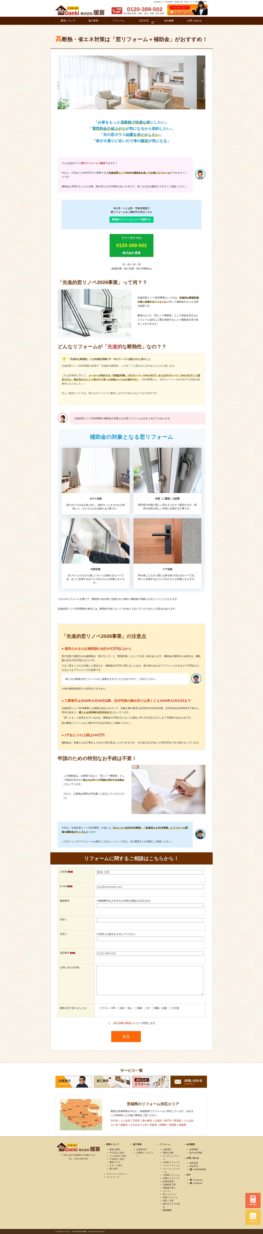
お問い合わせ (194, 20)
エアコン (167, 1191)
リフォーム (118, 20)
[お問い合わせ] (188, 1082)
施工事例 (93, 20)
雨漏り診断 (168, 1152)
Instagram (197, 1183)
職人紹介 (114, 1168)
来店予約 (193, 1166)
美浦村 (172, 1125)
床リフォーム (169, 1194)
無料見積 (193, 1163)
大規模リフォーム (171, 1175)
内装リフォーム (170, 1197)
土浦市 (158, 1120)
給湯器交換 (168, 1181)
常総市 (153, 1125)
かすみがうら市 (138, 1125)
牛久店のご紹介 (117, 1152)
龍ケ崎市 (147, 1120)
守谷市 (136, 1120)
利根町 (163, 1125)
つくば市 (125, 1120)
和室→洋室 (168, 1200)
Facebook (197, 1180)
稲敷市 (124, 1125)
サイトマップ (112, 1177)
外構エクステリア (171, 1178)
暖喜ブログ (115, 1162)
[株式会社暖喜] (80, 10)
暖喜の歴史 (115, 1149)
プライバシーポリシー (117, 1174)
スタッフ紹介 (116, 1165)
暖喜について (68, 20)
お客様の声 (141, 1149)
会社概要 (169, 20)
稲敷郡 (182, 1125)
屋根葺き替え (169, 1188)
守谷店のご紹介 (117, 1159)
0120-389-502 (145, 9)
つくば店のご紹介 (118, 1156)
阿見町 (177, 1120)
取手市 (168, 1120)
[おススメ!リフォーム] (150, 1082)
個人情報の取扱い (123, 1023)
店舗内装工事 (169, 1184)
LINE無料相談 (199, 1169)
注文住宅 (144, 20)
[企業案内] (73, 1082)
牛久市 (114, 1120)
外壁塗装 (167, 1149)
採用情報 (193, 1149)
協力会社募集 (195, 1152)
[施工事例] (112, 1082)
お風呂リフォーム (171, 1162)
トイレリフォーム (171, 1165)
